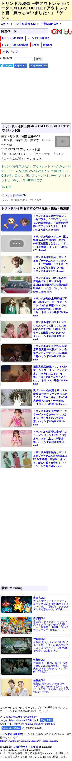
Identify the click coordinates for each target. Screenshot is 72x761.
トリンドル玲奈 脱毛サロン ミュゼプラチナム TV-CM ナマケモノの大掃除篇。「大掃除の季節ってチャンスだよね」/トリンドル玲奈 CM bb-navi (50, 222)
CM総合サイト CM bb (26, 746)
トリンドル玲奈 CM (23, 23)
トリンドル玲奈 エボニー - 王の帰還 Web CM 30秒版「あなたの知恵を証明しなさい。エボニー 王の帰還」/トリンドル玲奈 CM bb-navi (50, 243)
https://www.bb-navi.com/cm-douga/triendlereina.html (29, 740)
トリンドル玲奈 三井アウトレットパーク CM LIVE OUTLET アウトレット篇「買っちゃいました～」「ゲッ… (35, 10)
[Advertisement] (36, 98)
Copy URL (20, 65)
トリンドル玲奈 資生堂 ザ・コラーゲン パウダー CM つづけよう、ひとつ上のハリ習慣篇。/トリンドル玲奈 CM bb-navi (50, 418)
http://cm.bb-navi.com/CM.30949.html (35, 724)
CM (3, 23)
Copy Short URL (39, 65)
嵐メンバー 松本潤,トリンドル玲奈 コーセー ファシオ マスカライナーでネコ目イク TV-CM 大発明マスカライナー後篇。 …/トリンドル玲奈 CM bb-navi (50, 397)
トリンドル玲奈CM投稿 (15, 44)
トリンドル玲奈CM (12, 38)
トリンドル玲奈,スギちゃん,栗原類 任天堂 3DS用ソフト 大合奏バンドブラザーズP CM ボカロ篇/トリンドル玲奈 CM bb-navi (50, 353)
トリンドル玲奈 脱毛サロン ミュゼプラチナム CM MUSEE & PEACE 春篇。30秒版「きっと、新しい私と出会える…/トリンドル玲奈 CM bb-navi (50, 459)
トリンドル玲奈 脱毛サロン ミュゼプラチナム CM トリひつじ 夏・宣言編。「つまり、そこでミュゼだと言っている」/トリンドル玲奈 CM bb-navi (50, 264)
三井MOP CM (49, 23)
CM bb (35, 44)
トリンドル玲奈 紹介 (38, 38)
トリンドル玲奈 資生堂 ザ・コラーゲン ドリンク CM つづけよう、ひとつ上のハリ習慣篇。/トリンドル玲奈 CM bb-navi (50, 438)
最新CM (47, 44)
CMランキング (10, 51)
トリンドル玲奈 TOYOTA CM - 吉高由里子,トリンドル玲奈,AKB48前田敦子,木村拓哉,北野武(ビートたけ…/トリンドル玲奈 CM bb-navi (50, 284)
